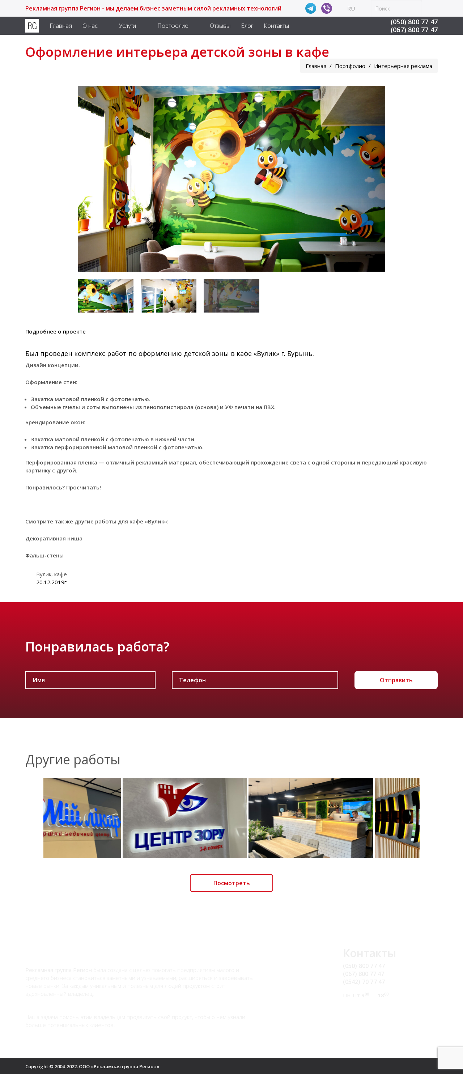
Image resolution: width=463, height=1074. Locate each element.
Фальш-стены (44, 555)
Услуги (127, 25)
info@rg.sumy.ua (365, 1009)
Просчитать (82, 487)
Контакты (276, 25)
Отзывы (220, 25)
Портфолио (172, 25)
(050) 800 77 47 (414, 21)
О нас (90, 25)
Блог (247, 25)
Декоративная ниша (53, 538)
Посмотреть (231, 883)
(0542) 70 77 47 (364, 982)
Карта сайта (360, 1017)
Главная (61, 25)
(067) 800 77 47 (414, 29)
